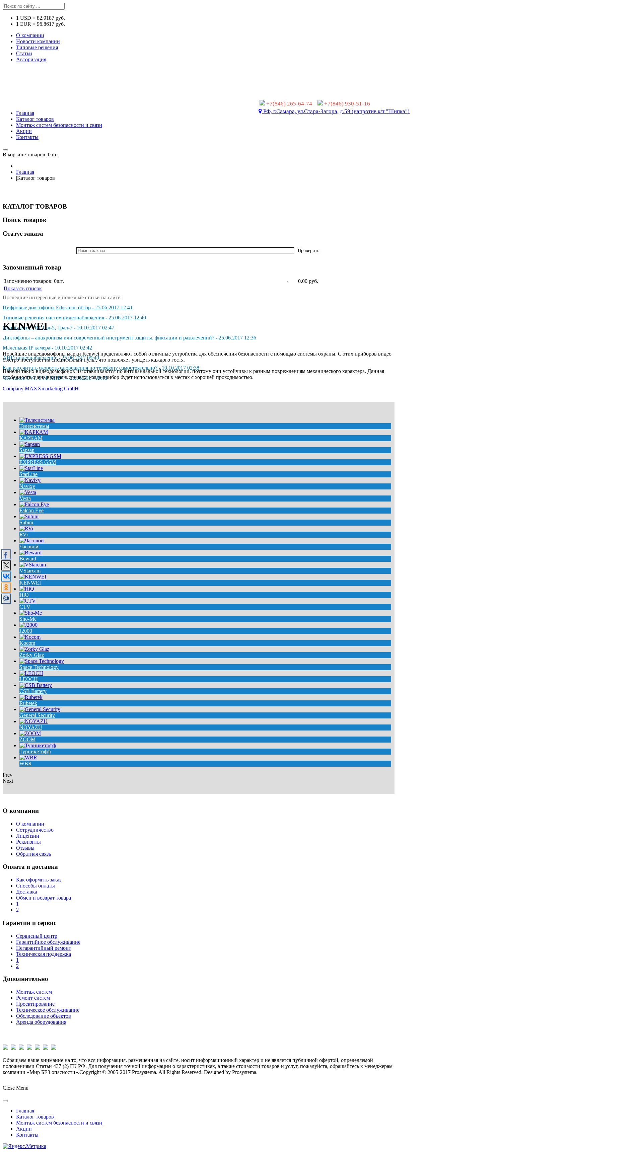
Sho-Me (28, 619)
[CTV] (27, 601)
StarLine (28, 474)
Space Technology (39, 667)
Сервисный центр (36, 936)
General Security (37, 715)
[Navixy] (30, 480)
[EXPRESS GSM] (40, 456)
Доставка (26, 892)
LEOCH (28, 679)
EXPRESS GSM (37, 462)
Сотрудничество (35, 830)
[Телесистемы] (37, 420)
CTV (24, 607)
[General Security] (39, 709)
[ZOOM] (30, 733)
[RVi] (26, 528)
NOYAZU (30, 727)
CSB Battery (33, 691)
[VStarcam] (32, 564)
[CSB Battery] (35, 685)
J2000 (25, 631)
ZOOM (27, 739)
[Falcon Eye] (34, 504)
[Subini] (29, 516)
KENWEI (30, 583)
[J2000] (28, 625)
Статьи (24, 53)
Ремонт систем (33, 998)
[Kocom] (30, 637)
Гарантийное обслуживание (48, 942)
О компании (30, 35)
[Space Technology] (41, 661)
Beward (27, 558)
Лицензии (27, 836)
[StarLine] (31, 468)
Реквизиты (28, 842)
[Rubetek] (31, 697)
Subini (26, 522)
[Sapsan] (29, 444)
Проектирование (35, 1004)
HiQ (24, 595)
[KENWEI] (32, 577)
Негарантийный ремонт (43, 948)
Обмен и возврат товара (43, 898)
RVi (23, 534)
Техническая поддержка (43, 954)
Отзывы (25, 848)
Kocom (27, 643)
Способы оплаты (35, 886)
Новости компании (38, 41)
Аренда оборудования (41, 1022)
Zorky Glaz (31, 655)
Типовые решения (37, 47)
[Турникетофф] (37, 745)
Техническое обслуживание (47, 1010)
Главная (25, 172)
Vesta (25, 498)
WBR (25, 763)
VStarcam (30, 570)
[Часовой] (31, 540)
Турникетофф (35, 751)
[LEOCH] (31, 673)
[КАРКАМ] (33, 432)
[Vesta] (27, 492)
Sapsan (26, 450)
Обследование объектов (43, 1016)
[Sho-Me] (30, 613)
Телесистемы (34, 426)
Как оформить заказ (38, 879)
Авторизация (31, 59)
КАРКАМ (31, 438)
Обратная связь (33, 854)
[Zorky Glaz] (34, 649)
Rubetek (28, 703)
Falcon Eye (31, 510)
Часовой (29, 546)
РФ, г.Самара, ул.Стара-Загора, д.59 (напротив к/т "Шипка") (336, 111)
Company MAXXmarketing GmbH (41, 388)
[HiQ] (26, 589)
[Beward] (30, 552)
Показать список (23, 288)
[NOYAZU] (33, 721)
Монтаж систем (34, 992)
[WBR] (28, 757)
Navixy (27, 486)
